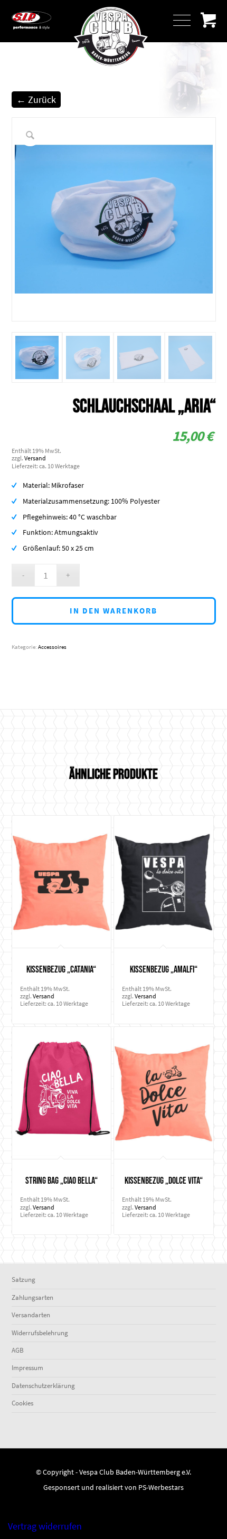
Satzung (23, 1279)
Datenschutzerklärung (43, 1385)
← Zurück (36, 99)
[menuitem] (180, 21)
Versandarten (31, 1314)
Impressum (27, 1367)
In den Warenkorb (113, 611)
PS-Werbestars (161, 1487)
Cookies (22, 1403)
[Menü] (177, 21)
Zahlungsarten (32, 1297)
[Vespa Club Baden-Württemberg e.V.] (113, 70)
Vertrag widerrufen (45, 1526)
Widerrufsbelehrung (40, 1332)
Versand (35, 458)
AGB (18, 1350)
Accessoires (52, 646)
